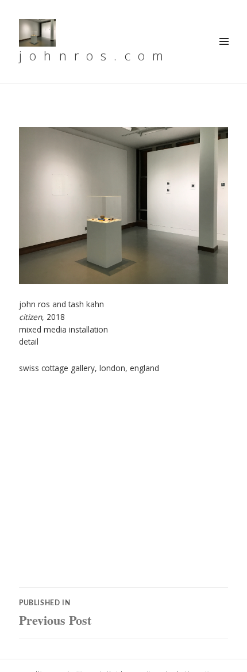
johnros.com (95, 55)
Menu (223, 54)
